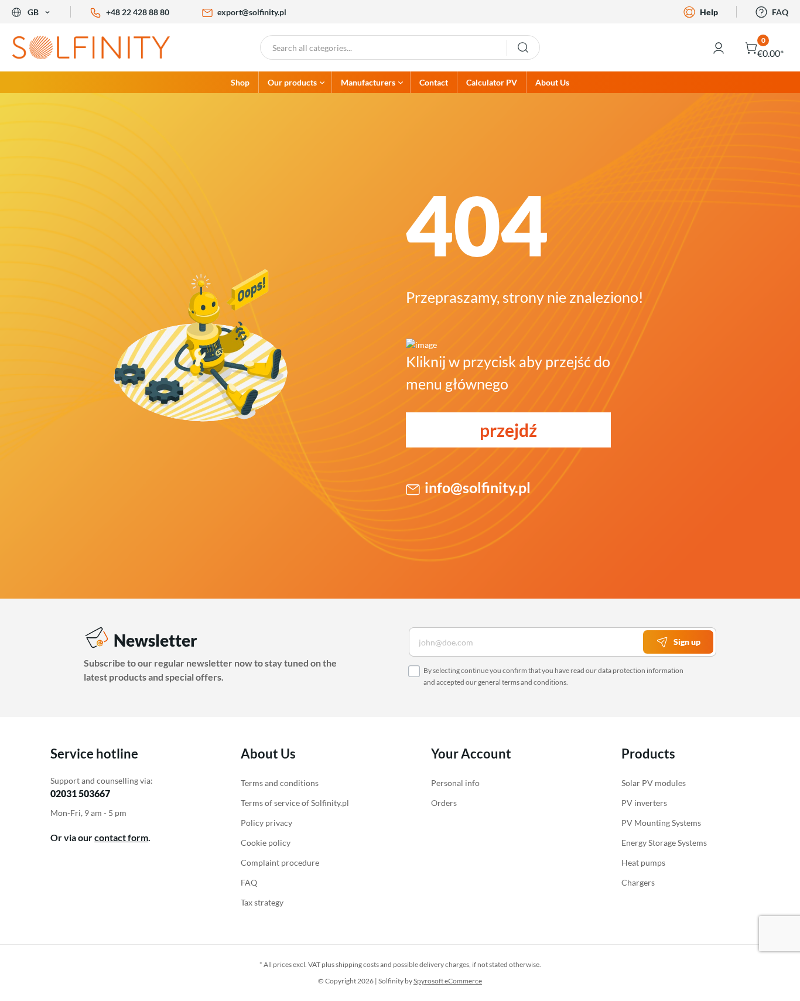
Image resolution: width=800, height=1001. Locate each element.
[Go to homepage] (100, 47)
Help (709, 12)
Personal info (455, 783)
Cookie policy (265, 843)
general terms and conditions (522, 682)
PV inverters (644, 803)
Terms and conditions (280, 783)
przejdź (508, 429)
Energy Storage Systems (664, 843)
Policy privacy (266, 823)
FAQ (780, 12)
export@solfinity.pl (251, 12)
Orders (444, 803)
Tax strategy (262, 902)
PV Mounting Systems (661, 823)
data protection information (640, 670)
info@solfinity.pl (478, 487)
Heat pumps (643, 862)
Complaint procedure (280, 862)
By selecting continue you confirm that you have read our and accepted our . (553, 676)
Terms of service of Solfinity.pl (295, 803)
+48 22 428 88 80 (137, 12)
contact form (121, 837)
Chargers (638, 882)
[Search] (523, 47)
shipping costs (357, 964)
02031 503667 (80, 793)
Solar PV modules (653, 783)
